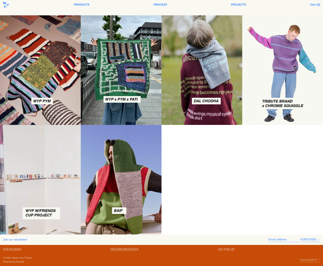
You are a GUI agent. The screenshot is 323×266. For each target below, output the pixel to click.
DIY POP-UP (226, 249)
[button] (315, 5)
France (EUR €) (308, 260)
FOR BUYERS (12, 249)
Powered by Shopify (13, 261)
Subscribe (308, 239)
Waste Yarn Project (22, 258)
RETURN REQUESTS (124, 249)
